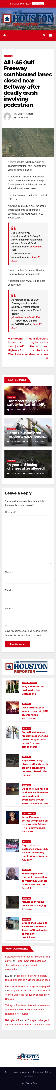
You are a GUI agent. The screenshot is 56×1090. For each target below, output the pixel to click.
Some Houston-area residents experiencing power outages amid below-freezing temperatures (35, 739)
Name (9, 572)
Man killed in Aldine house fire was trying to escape (34, 906)
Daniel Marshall (25, 113)
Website (9, 608)
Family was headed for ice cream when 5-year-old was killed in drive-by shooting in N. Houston (28, 994)
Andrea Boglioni (35, 442)
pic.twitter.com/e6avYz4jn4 (25, 317)
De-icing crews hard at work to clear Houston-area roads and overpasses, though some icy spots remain (35, 796)
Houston (8, 56)
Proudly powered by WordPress (18, 1072)
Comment (10, 512)
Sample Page (31, 1083)
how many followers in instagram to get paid (27, 986)
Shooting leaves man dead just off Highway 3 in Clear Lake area (18, 346)
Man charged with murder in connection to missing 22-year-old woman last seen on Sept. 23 (34, 881)
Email (8, 590)
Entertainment (29, 813)
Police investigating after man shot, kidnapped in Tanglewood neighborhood (25, 965)
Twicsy (8, 1005)
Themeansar (28, 1076)
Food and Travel (29, 683)
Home (21, 1083)
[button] (44, 35)
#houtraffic (35, 246)
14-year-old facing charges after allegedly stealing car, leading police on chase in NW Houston (35, 767)
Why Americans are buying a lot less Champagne (33, 690)
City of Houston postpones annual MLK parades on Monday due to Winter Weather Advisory (35, 852)
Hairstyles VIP (12, 1020)
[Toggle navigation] (51, 35)
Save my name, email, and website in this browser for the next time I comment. (26, 633)
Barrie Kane (32, 410)
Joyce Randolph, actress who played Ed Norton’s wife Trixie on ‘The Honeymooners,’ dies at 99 (35, 824)
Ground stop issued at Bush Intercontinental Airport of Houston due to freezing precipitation (35, 930)
